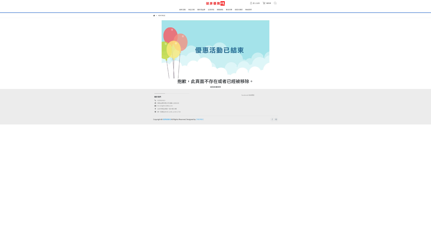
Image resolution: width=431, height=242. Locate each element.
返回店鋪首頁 (215, 86)
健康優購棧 (167, 119)
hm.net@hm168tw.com (165, 106)
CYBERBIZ (199, 119)
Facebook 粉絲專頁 (248, 95)
